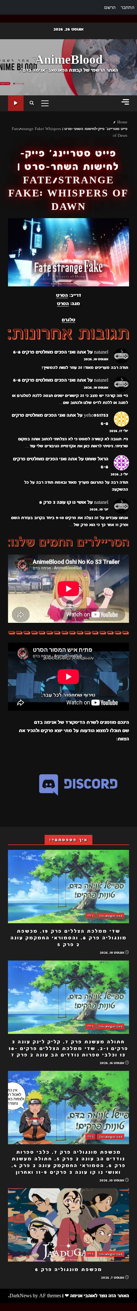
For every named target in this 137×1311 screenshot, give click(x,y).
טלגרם (68, 319)
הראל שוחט (96, 458)
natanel (101, 352)
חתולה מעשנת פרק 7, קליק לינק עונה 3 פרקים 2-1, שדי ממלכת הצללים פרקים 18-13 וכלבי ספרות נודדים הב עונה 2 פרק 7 (68, 997)
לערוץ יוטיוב (16, 103)
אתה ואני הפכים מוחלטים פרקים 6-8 (49, 352)
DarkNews (21, 1295)
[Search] (32, 103)
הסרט (62, 295)
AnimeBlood (69, 60)
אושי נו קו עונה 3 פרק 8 (62, 502)
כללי (90, 915)
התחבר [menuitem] (127, 7)
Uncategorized (110, 915)
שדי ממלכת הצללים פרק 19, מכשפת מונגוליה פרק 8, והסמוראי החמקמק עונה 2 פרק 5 (68, 886)
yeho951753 (96, 415)
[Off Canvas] (125, 102)
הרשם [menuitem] (110, 7)
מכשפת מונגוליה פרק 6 (68, 1225)
